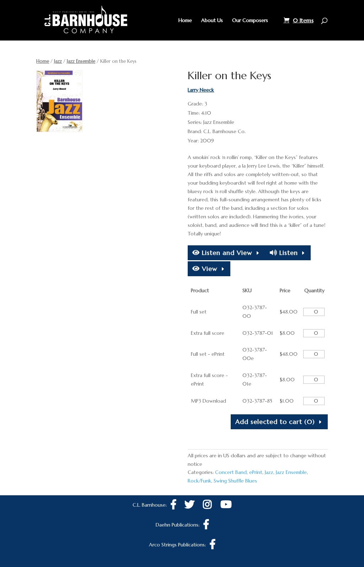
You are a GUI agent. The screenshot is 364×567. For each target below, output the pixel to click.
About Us (212, 20)
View (209, 269)
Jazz (58, 61)
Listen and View (226, 253)
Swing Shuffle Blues (235, 481)
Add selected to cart (275, 422)
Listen (287, 253)
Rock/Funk (199, 481)
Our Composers (250, 20)
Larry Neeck (201, 90)
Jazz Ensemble (81, 61)
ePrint (255, 472)
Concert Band (231, 472)
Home (185, 20)
